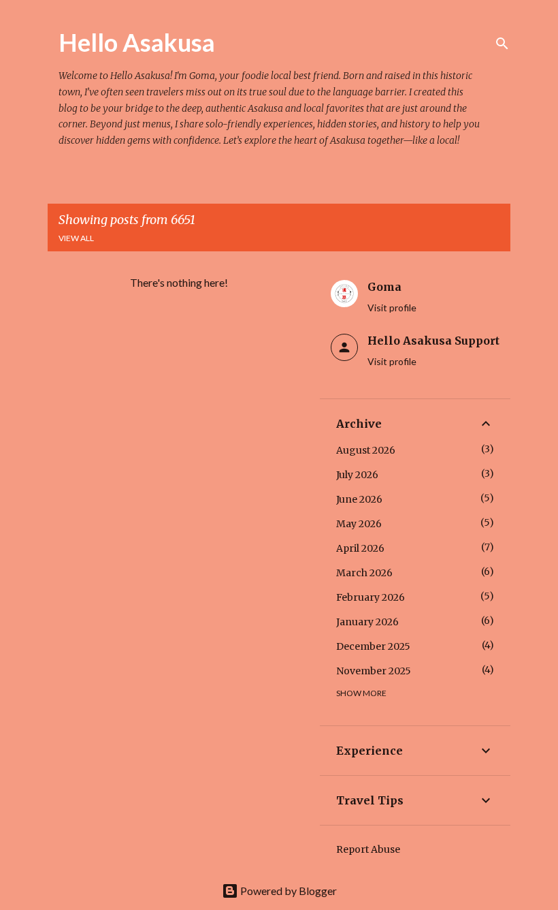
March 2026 (364, 573)
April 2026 (360, 548)
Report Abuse (368, 849)
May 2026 (359, 524)
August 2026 (365, 450)
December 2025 (373, 646)
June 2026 (359, 499)
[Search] (502, 43)
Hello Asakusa (137, 42)
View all (76, 238)
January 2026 (367, 622)
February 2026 (370, 597)
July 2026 (357, 475)
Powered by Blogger (287, 890)
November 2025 (373, 671)
